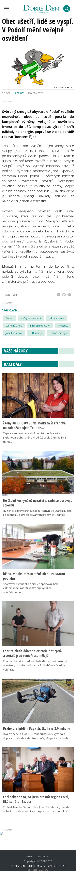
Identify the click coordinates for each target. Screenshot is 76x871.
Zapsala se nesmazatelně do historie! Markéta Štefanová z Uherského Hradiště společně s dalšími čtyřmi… (34, 437)
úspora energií (58, 333)
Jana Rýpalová (14, 333)
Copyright (43, 856)
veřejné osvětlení (31, 318)
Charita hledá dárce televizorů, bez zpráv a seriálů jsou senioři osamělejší (32, 653)
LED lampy (36, 333)
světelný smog (14, 325)
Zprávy (19, 93)
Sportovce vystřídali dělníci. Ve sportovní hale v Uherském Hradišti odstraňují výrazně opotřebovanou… (31, 588)
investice (63, 325)
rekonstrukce (56, 318)
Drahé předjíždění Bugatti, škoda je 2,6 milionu (36, 728)
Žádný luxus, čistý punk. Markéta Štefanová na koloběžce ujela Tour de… (34, 425)
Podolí (9, 318)
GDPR (29, 856)
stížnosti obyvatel (40, 325)
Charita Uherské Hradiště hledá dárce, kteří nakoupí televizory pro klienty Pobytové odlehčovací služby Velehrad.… (35, 665)
